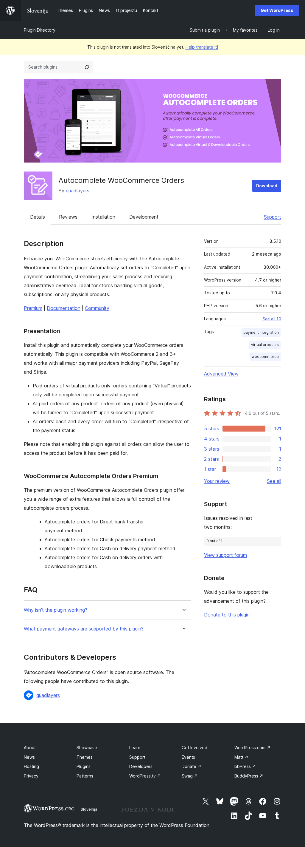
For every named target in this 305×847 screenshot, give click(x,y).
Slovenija (89, 809)
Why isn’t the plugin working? (55, 610)
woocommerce (265, 356)
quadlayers (77, 191)
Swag (190, 775)
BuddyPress (248, 775)
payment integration (261, 332)
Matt (241, 757)
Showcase (87, 747)
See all (274, 481)
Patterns (85, 775)
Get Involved (194, 747)
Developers (140, 766)
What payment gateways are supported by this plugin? (84, 629)
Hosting (31, 766)
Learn (134, 747)
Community (97, 308)
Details (37, 217)
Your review (217, 481)
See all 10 (271, 318)
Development (143, 217)
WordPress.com (252, 747)
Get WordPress (277, 10)
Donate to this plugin (227, 615)
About (30, 747)
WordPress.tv (145, 775)
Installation (103, 217)
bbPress (245, 766)
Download (266, 185)
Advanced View (221, 374)
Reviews (68, 217)
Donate (191, 766)
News (29, 757)
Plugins (84, 766)
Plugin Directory (39, 30)
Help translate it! (202, 47)
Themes (85, 757)
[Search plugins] (87, 67)
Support (272, 217)
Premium (33, 308)
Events (188, 757)
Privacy (31, 775)
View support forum (225, 555)
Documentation (63, 308)
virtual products (265, 344)
